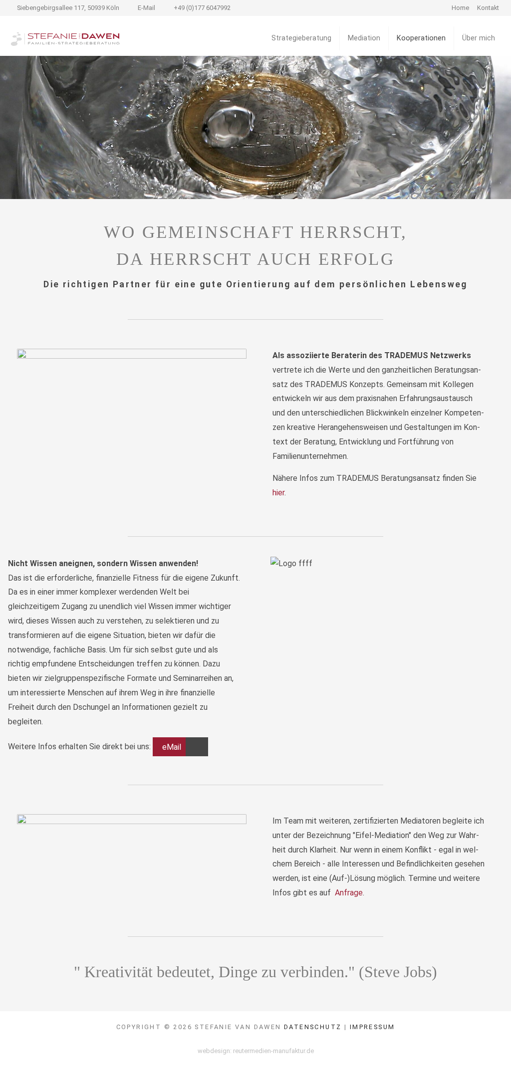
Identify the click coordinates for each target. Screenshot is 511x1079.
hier (278, 492)
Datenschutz (312, 1027)
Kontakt (488, 7)
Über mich (478, 38)
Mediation (364, 38)
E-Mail (146, 7)
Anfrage (349, 892)
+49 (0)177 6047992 (202, 7)
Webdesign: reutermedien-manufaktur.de (256, 1051)
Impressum (372, 1027)
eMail (171, 746)
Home (460, 7)
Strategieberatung (301, 38)
